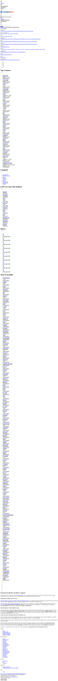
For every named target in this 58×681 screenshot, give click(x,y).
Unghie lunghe (18, 44)
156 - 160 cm (11, 49)
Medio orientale (11, 41)
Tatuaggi (35, 44)
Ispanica (7, 41)
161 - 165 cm (15, 49)
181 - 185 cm (34, 49)
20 (0, 33)
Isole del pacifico (28, 41)
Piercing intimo (9, 44)
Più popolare (8, 31)
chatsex (4, 638)
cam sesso (4, 640)
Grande (7, 54)
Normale (4, 54)
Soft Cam (12, 31)
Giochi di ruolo (30, 38)
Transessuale (30, 31)
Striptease (16, 38)
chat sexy (4, 641)
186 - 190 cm (39, 49)
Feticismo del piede (9, 38)
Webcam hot (5, 656)
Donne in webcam (6, 650)
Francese (7, 59)
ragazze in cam (5, 648)
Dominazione (35, 38)
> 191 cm (43, 49)
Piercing (25, 44)
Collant (23, 38)
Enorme (10, 54)
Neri (1, 46)
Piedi (19, 31)
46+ (11, 36)
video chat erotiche (6, 644)
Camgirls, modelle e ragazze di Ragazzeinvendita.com (10, 603)
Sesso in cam (5, 657)
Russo (16, 59)
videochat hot (5, 645)
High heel (4, 44)
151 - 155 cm (6, 49)
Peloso (4, 57)
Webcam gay (5, 649)
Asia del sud (33, 41)
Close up (26, 38)
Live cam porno (5, 653)
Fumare (39, 38)
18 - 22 (1, 36)
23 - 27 (4, 36)
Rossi (3, 46)
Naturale (22, 44)
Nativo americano (21, 41)
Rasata (30, 44)
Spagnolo (13, 59)
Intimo (33, 44)
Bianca (1, 41)
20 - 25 (2, 33)
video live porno (20, 595)
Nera (36, 41)
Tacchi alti (20, 38)
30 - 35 (7, 33)
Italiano (1, 59)
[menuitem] (1, 2)
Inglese (4, 59)
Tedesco (10, 59)
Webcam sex (5, 654)
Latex (13, 44)
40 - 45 (13, 33)
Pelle (15, 44)
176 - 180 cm (30, 49)
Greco (18, 59)
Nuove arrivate (3, 31)
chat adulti (4, 646)
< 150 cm (2, 49)
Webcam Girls (5, 643)
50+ (17, 33)
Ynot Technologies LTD (13, 676)
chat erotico (5, 642)
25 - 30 (5, 33)
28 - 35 (7, 36)
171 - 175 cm (25, 49)
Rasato (1, 57)
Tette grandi (16, 31)
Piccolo (1, 54)
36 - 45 (9, 36)
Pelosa (1, 44)
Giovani (24, 31)
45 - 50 (15, 33)
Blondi (5, 46)
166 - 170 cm (20, 49)
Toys (13, 38)
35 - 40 (10, 33)
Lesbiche (21, 31)
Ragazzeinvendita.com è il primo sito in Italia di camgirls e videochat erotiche (14, 600)
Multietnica (16, 41)
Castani (7, 46)
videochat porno (5, 639)
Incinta (28, 44)
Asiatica (4, 41)
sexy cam (4, 647)
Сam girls (4, 655)
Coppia (27, 31)
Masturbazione (3, 38)
